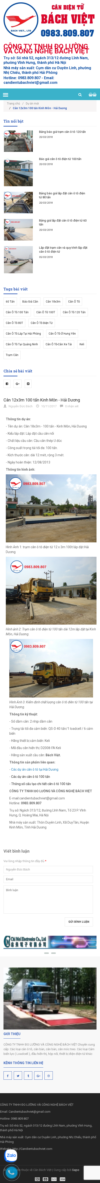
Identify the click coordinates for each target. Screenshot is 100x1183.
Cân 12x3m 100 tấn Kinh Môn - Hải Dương (41, 400)
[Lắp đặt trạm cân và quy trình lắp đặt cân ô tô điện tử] (18, 260)
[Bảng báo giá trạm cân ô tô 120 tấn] (18, 141)
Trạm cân (12, 355)
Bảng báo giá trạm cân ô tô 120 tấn (62, 132)
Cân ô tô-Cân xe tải (59, 344)
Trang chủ (15, 103)
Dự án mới (32, 103)
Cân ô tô (74, 301)
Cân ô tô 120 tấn (74, 312)
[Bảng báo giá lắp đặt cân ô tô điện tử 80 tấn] (18, 202)
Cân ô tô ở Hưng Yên (62, 333)
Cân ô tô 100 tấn (17, 312)
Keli (82, 344)
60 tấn (10, 301)
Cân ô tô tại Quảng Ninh (22, 344)
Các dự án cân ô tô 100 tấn (30, 777)
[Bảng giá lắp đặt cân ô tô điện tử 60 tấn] (18, 229)
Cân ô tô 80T (14, 323)
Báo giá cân (30, 301)
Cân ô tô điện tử (42, 323)
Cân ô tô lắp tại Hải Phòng (23, 333)
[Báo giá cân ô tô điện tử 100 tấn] (18, 172)
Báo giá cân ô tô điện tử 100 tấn (60, 159)
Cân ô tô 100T (45, 312)
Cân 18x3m (53, 301)
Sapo (75, 1170)
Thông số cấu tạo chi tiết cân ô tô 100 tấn (41, 784)
